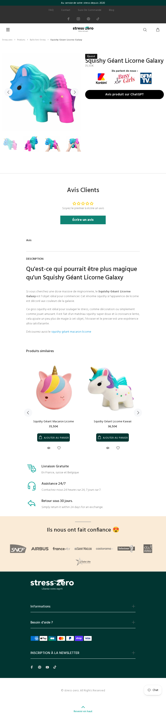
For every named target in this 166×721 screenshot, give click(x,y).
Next (74, 92)
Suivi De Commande (89, 10)
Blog (111, 10)
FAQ (51, 10)
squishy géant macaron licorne (71, 331)
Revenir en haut (83, 711)
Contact (65, 10)
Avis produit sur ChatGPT (124, 95)
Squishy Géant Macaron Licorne (53, 421)
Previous (8, 92)
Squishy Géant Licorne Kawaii (112, 421)
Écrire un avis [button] (83, 220)
